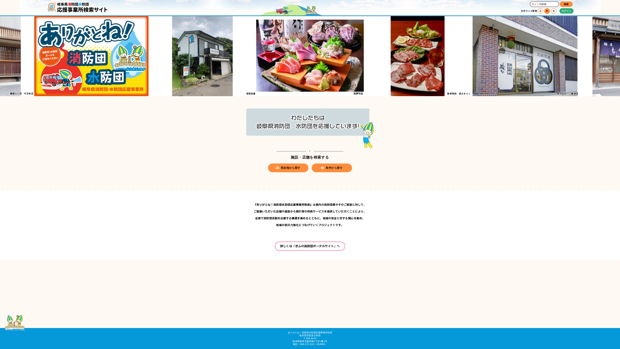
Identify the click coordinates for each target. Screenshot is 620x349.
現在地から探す (290, 167)
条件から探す (334, 167)
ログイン (567, 11)
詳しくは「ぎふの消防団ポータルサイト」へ (310, 246)
